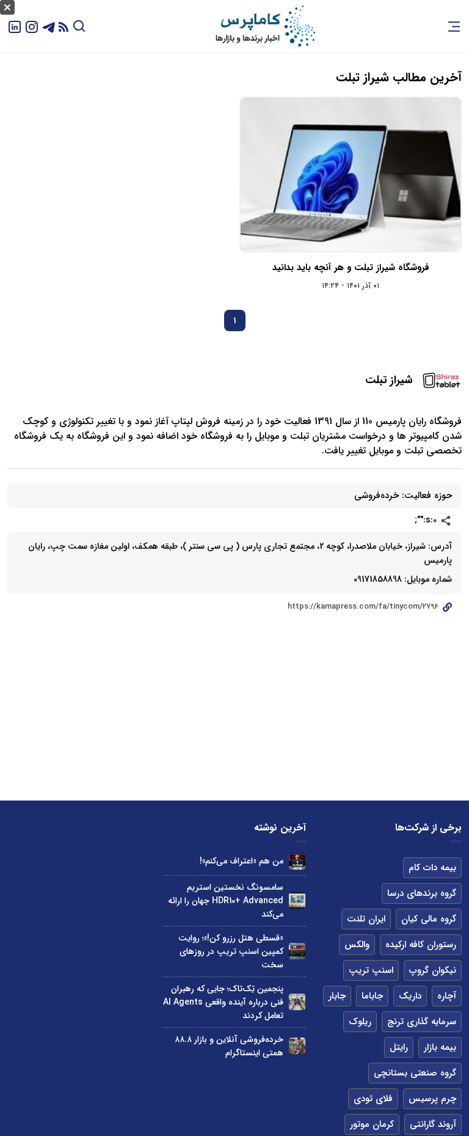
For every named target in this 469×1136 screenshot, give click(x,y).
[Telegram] (49, 26)
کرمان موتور (372, 1124)
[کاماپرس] (265, 26)
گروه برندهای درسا (421, 893)
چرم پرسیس (432, 1098)
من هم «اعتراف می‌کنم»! (241, 861)
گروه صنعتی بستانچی (415, 1073)
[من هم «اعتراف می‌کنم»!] (297, 861)
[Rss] (63, 26)
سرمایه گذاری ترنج (421, 1021)
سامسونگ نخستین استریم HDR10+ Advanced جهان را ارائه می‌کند (225, 901)
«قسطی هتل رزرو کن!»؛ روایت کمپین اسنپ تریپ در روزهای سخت (230, 951)
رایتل (399, 1047)
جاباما (372, 996)
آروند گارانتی (433, 1124)
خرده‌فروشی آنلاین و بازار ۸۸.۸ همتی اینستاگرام (229, 1046)
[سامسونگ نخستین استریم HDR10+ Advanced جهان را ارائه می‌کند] (297, 900)
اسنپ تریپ (371, 970)
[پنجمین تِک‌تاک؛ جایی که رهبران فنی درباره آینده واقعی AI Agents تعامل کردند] (297, 1002)
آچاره (446, 996)
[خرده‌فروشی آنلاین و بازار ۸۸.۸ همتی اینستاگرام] (297, 1046)
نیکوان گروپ (432, 970)
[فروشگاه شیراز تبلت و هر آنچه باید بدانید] (350, 174)
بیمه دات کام (432, 867)
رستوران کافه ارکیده (420, 944)
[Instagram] (31, 26)
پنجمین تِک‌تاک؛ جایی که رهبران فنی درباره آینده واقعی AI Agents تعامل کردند (223, 1002)
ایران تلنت (366, 919)
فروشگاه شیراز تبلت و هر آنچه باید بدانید (350, 267)
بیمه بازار (440, 1047)
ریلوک (360, 1021)
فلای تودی (373, 1098)
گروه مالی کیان (428, 919)
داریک (410, 996)
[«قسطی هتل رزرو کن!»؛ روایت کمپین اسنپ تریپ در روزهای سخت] (297, 951)
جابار (337, 996)
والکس (356, 944)
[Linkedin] (14, 26)
